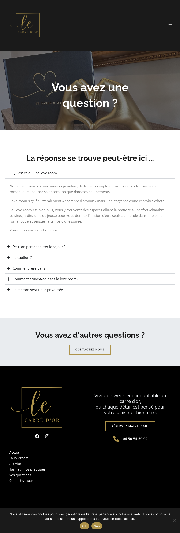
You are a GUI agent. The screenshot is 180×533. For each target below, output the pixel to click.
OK (84, 526)
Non (97, 526)
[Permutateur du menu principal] (170, 26)
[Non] (174, 520)
